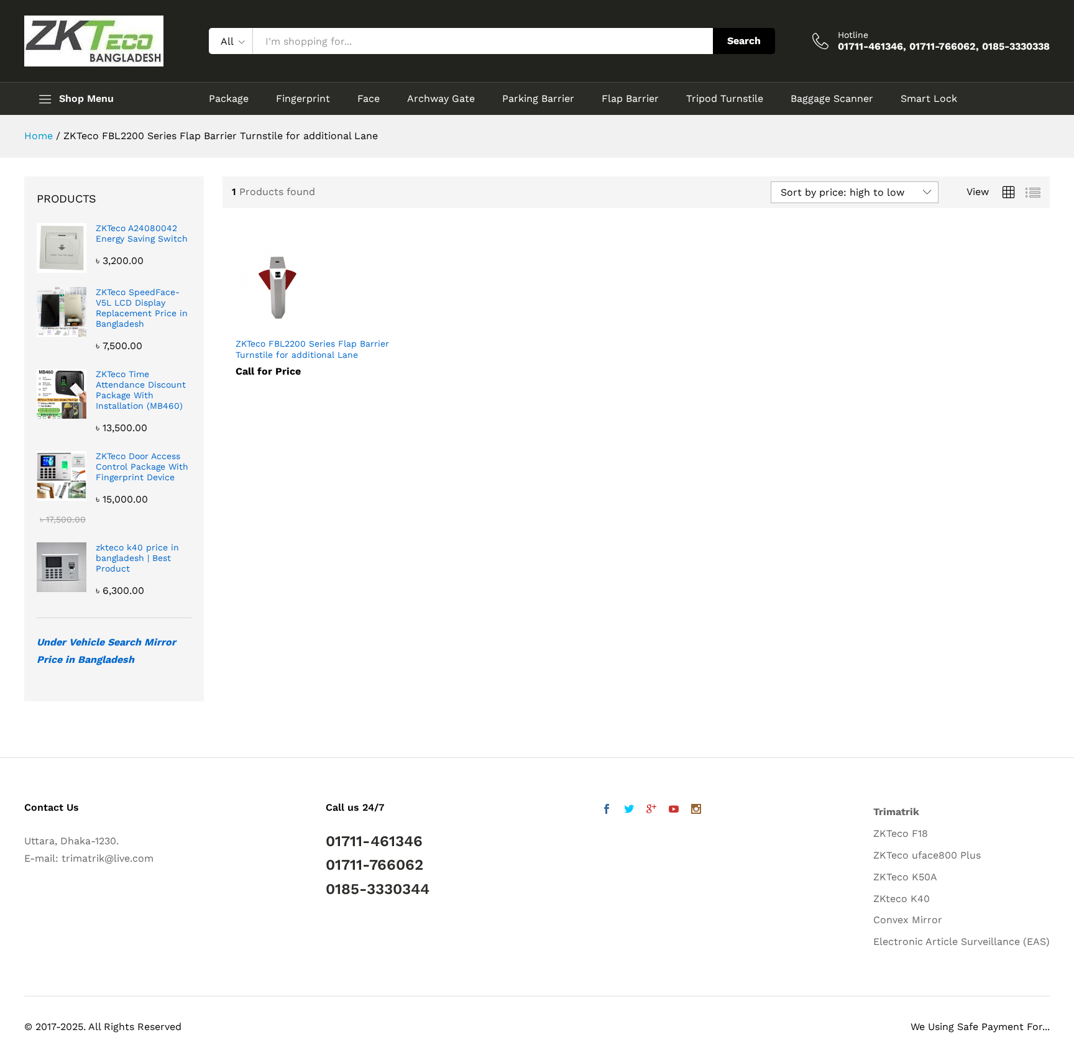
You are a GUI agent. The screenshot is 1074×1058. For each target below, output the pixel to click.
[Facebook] (606, 810)
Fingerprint (303, 99)
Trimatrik (896, 812)
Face (368, 99)
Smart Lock (929, 99)
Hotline (853, 35)
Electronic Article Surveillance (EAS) (961, 941)
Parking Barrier (538, 99)
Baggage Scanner (832, 99)
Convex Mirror (907, 920)
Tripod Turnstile (724, 99)
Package (229, 99)
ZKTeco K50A (905, 877)
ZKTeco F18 (900, 833)
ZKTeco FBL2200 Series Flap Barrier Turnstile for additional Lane (312, 349)
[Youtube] (674, 810)
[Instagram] (696, 810)
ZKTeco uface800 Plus (927, 855)
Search (744, 41)
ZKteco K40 (901, 899)
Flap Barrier (630, 99)
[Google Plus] (651, 810)
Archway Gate (441, 99)
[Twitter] (629, 810)
